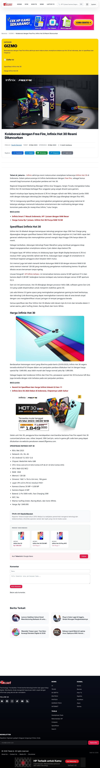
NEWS (42, 4)
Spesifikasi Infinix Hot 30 (12, 66)
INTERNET (55, 706)
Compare (54, 722)
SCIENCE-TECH (57, 703)
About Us (5, 754)
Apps (78, 703)
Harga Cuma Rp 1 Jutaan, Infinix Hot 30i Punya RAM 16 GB (37, 220)
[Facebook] (7, 701)
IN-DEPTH (55, 692)
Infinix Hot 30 (81, 175)
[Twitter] (17, 701)
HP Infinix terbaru (31, 274)
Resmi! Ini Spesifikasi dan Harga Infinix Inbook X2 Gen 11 (37, 387)
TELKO (54, 689)
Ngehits (79, 696)
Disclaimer (31, 754)
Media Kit (23, 754)
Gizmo (79, 685)
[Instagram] (12, 701)
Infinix (29, 175)
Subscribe (93, 742)
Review (79, 689)
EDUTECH (55, 696)
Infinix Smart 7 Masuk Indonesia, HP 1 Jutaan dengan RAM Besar (40, 216)
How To (79, 692)
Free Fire (68, 178)
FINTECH (54, 699)
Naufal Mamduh (16, 145)
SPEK (26, 4)
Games (79, 706)
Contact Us (13, 754)
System (93, 4)
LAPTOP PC (51, 4)
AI (52, 685)
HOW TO (34, 4)
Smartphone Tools (57, 715)
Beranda (4, 33)
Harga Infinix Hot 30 (11, 71)
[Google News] (2, 701)
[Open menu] (87, 4)
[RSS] (27, 701)
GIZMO (19, 4)
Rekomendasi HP (57, 719)
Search (54, 729)
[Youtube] (22, 701)
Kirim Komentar (16, 586)
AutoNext (80, 699)
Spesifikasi (55, 725)
